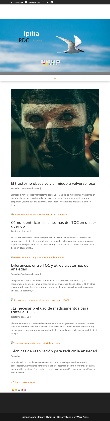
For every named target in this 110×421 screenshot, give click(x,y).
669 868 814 (18, 2)
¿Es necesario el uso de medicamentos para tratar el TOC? (50, 310)
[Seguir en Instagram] (53, 61)
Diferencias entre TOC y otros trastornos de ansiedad (50, 267)
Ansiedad (15, 188)
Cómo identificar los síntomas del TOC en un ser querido (53, 224)
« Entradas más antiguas (23, 382)
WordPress (82, 417)
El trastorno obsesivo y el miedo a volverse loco (53, 183)
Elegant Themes (46, 417)
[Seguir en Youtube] (58, 61)
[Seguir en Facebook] (43, 61)
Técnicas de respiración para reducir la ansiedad (54, 351)
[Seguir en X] (48, 61)
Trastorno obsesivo (30, 188)
